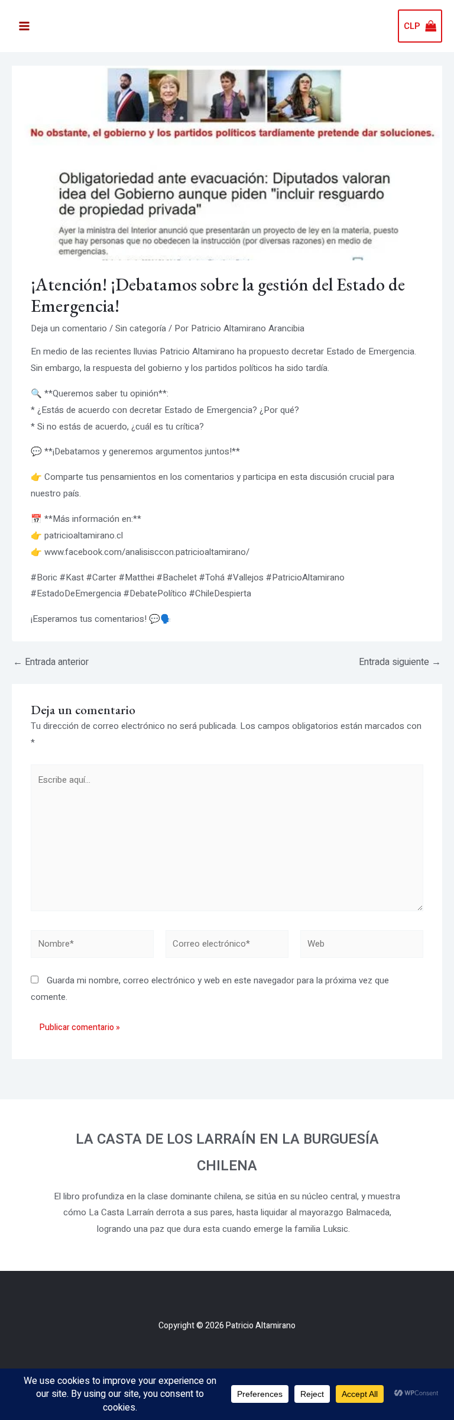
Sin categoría (140, 328)
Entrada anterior (51, 662)
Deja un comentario (69, 328)
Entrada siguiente (400, 662)
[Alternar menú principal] (24, 26)
